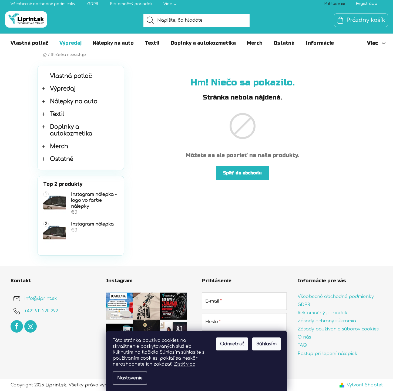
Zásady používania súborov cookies (338, 329)
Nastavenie (130, 378)
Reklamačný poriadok (131, 4)
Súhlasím (266, 344)
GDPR (92, 4)
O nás (304, 337)
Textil (57, 114)
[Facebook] (17, 326)
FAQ (302, 345)
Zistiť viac (184, 364)
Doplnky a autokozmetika (71, 130)
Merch (59, 146)
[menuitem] (29, 43)
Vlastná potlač (71, 76)
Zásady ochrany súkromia (327, 321)
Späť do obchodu (242, 172)
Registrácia (366, 4)
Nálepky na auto (74, 101)
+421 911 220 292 (41, 311)
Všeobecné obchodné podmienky (43, 4)
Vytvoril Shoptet (365, 385)
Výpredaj (63, 89)
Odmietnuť (232, 344)
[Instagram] (30, 326)
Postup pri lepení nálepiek (327, 353)
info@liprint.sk (40, 298)
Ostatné (61, 159)
